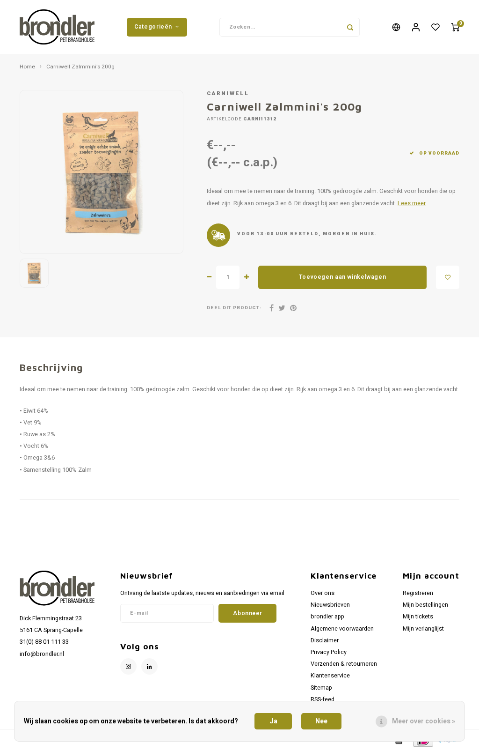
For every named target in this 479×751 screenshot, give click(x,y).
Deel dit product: (234, 308)
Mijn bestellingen (425, 605)
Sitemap (321, 688)
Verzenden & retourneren (344, 664)
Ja (273, 721)
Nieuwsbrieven (330, 605)
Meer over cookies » (423, 721)
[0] (455, 26)
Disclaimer (325, 640)
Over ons (322, 593)
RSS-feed (322, 699)
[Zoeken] (350, 27)
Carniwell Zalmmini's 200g (80, 67)
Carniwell (228, 93)
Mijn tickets (418, 616)
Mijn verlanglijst (423, 629)
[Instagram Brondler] (128, 666)
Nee (321, 721)
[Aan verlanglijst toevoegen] (447, 277)
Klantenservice (330, 675)
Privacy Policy (329, 652)
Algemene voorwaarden (342, 629)
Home (27, 67)
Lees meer (412, 203)
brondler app (327, 616)
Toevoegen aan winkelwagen (342, 277)
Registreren (418, 593)
